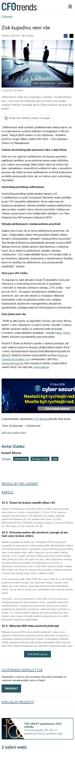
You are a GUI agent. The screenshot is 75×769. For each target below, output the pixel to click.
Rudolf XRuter (11, 35)
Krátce (7, 492)
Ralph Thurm (62, 332)
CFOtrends (7, 16)
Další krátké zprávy (37, 654)
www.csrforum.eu (12, 363)
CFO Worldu (41, 419)
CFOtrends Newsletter (22, 670)
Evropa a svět (40, 459)
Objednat (11, 688)
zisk (55, 459)
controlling (20, 459)
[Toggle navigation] (70, 6)
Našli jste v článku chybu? (14, 432)
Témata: (6, 459)
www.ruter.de (41, 367)
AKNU (5, 355)
